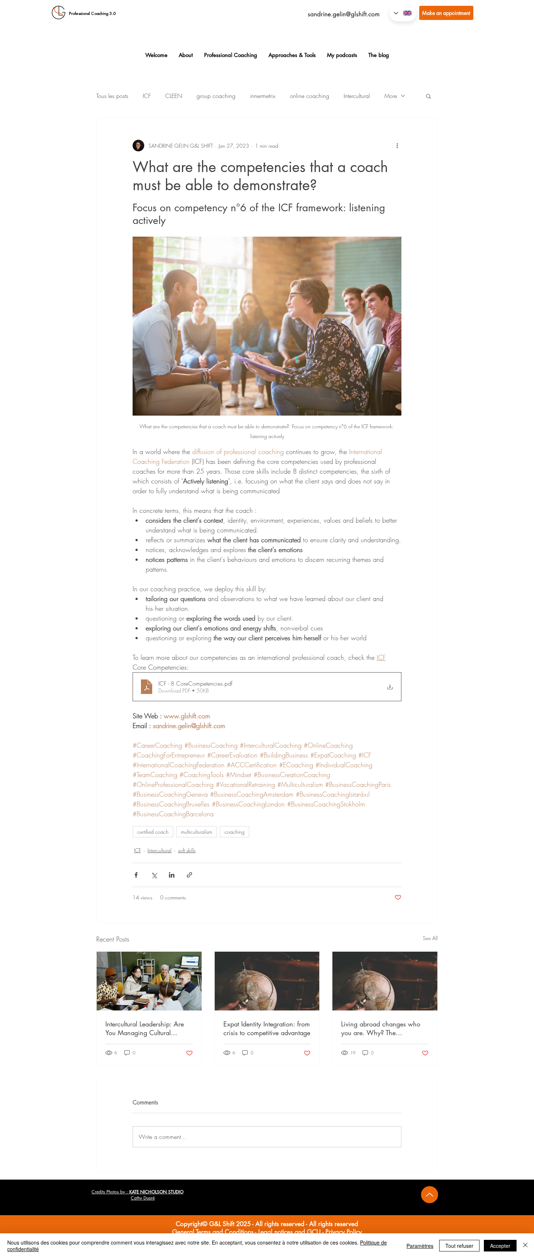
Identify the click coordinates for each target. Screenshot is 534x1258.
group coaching (216, 96)
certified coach (153, 831)
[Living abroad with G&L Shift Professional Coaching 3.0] (384, 981)
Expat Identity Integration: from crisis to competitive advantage (266, 1028)
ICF (147, 96)
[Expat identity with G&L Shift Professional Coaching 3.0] (267, 981)
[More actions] (397, 145)
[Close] (525, 1245)
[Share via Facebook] (136, 874)
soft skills (186, 850)
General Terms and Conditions (213, 1232)
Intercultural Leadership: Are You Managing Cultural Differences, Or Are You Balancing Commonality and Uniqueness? (145, 1028)
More (390, 96)
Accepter (500, 1245)
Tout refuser (459, 1245)
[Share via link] (189, 874)
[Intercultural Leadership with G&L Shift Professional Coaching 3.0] (149, 981)
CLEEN (173, 96)
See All (430, 938)
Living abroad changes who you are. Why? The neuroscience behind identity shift (381, 1028)
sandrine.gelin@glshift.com (344, 14)
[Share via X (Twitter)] (153, 874)
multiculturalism (196, 831)
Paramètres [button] (419, 1245)
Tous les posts (112, 96)
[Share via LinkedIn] (171, 874)
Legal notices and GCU (289, 1232)
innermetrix (262, 96)
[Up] (429, 1194)
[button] (428, 96)
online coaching (309, 96)
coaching (234, 831)
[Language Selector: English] (403, 13)
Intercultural (357, 96)
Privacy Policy (343, 1232)
